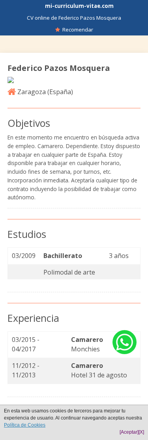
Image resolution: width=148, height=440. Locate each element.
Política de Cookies (24, 425)
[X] (141, 432)
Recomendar (76, 29)
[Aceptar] (129, 432)
